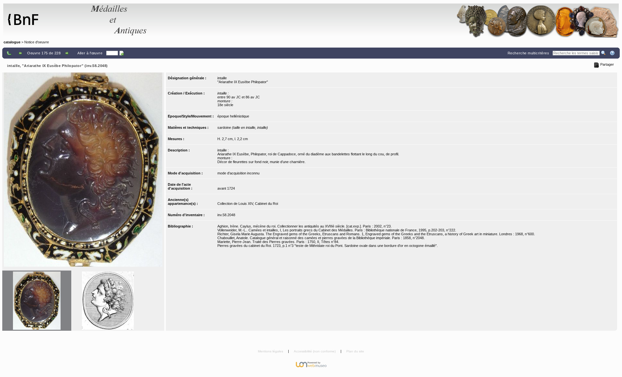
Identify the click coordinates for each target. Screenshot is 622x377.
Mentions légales (271, 351)
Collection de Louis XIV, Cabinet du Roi (247, 203)
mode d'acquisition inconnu (238, 173)
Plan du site (355, 351)
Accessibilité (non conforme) (315, 351)
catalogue (12, 42)
